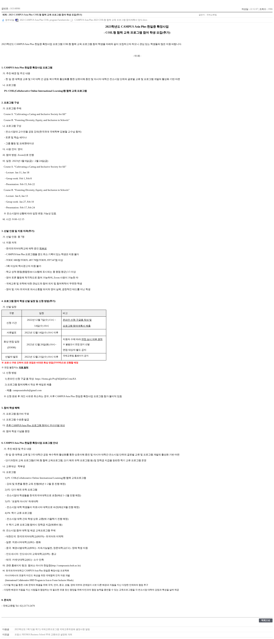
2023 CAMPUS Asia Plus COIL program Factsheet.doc (44, 20)
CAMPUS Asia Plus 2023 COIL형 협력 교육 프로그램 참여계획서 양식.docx (110, 20)
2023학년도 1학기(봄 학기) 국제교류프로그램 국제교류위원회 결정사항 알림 (52, 629)
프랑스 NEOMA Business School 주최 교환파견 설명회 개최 (43, 634)
